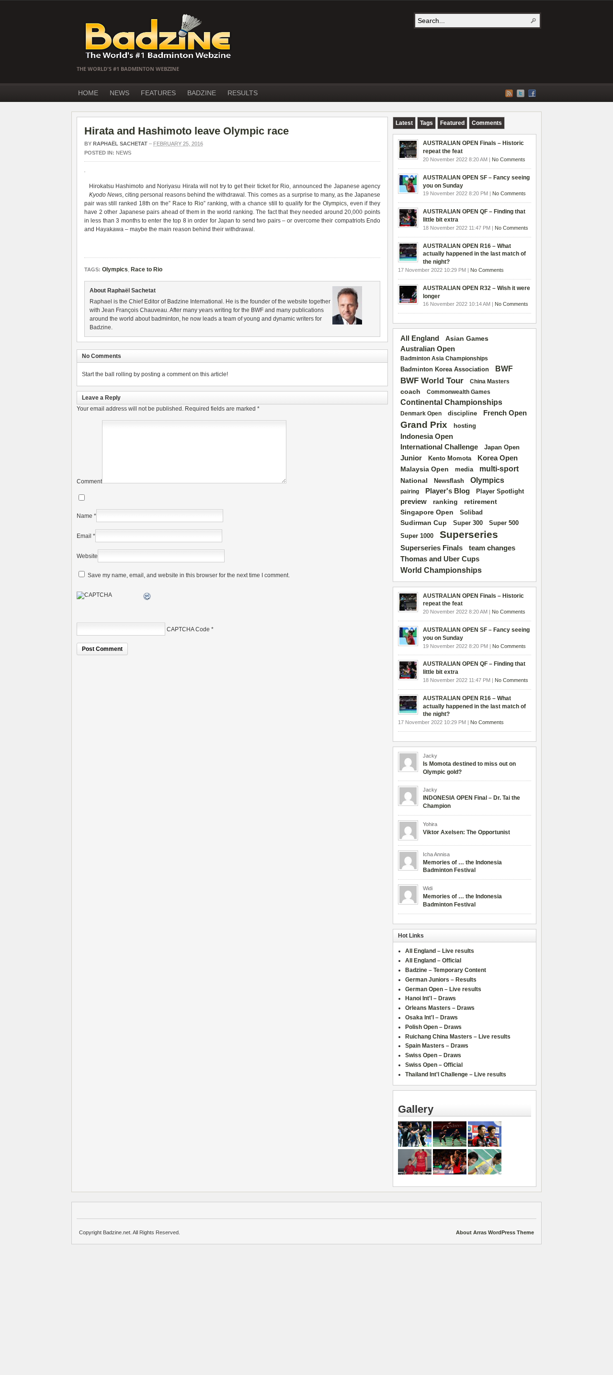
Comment (89, 481)
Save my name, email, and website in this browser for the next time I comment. (189, 575)
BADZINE (201, 93)
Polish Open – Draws (433, 1027)
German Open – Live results (443, 989)
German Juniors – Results (441, 979)
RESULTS (242, 93)
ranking (445, 501)
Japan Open (502, 447)
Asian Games (466, 338)
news (123, 153)
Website (87, 556)
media (464, 469)
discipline (462, 413)
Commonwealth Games (458, 392)
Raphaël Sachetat (120, 143)
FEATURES (158, 93)
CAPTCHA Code (188, 629)
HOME (88, 93)
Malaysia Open (424, 469)
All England (419, 338)
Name (84, 516)
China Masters (490, 381)
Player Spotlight (500, 491)
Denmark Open (421, 413)
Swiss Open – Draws (433, 1055)
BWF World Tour (432, 380)
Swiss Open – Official (434, 1065)
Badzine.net (159, 37)
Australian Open (427, 349)
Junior (411, 458)
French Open (505, 413)
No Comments (508, 159)
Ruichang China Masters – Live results (458, 1036)
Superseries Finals (431, 548)
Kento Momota (449, 458)
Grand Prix (423, 425)
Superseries (469, 534)
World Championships (441, 570)
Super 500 (504, 522)
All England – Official (433, 960)
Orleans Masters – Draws (440, 1008)
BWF (504, 369)
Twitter (520, 93)
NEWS (119, 93)
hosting (465, 426)
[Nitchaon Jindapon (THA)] (449, 1172)
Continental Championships (451, 402)
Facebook (532, 93)
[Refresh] (147, 597)
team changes (492, 548)
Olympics (335, 203)
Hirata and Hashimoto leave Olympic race (186, 131)
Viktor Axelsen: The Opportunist (466, 832)
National (414, 480)
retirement (480, 501)
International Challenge (439, 447)
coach (410, 391)
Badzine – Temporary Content (445, 970)
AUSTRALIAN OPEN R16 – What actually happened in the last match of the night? (474, 254)
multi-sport (499, 469)
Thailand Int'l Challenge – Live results (455, 1074)
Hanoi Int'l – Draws (430, 998)
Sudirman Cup (423, 522)
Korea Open (497, 458)
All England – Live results (439, 951)
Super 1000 (416, 536)
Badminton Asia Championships (444, 358)
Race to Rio (188, 203)
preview (413, 501)
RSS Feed (509, 93)
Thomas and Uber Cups (439, 559)
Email (84, 536)
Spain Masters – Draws (436, 1045)
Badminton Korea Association (444, 369)
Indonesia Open (426, 436)
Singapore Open (427, 512)
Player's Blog (447, 491)
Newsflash (449, 481)
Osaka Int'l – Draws (431, 1017)
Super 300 (468, 523)
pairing (409, 491)
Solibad (471, 512)
